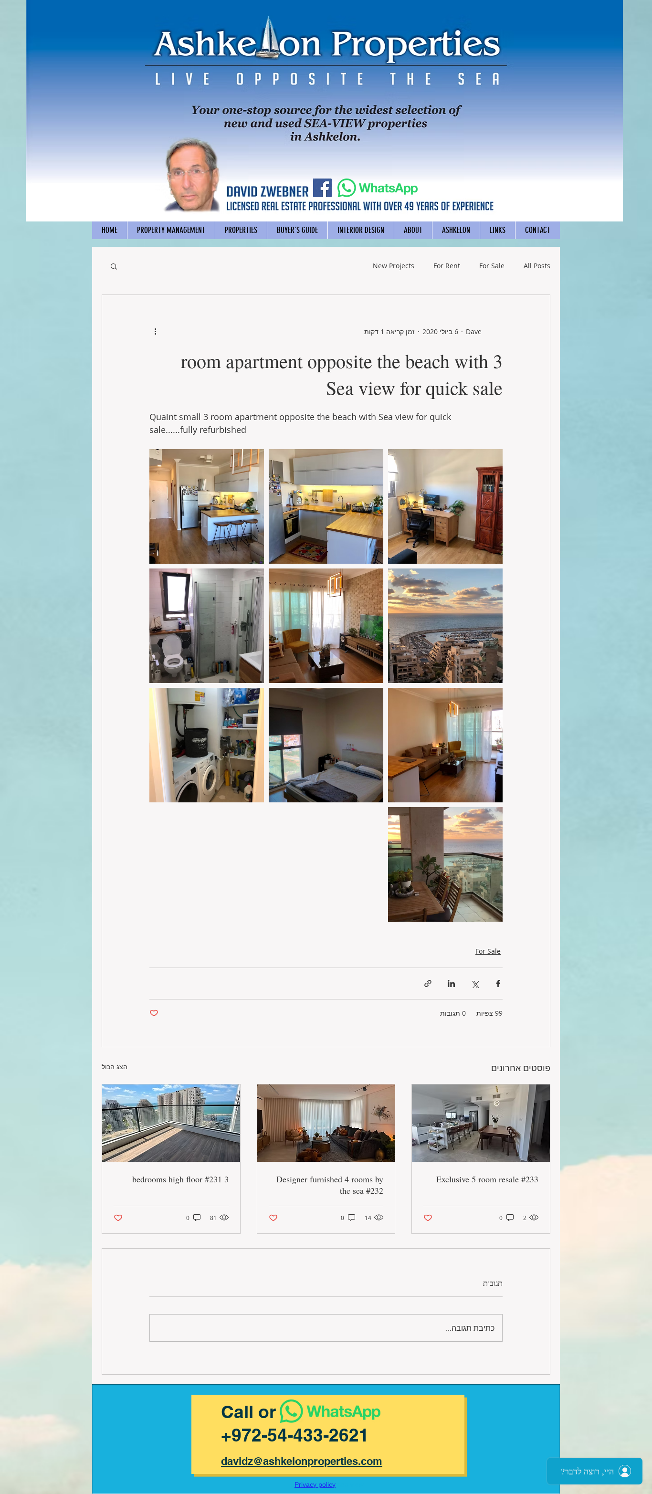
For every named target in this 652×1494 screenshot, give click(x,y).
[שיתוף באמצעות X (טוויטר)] (474, 983)
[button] (113, 266)
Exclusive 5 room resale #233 (487, 1179)
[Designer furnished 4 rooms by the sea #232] (326, 1123)
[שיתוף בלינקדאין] (451, 983)
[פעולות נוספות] (155, 331)
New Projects (393, 265)
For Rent (446, 265)
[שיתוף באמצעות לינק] (427, 983)
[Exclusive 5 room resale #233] (481, 1123)
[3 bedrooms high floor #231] (171, 1123)
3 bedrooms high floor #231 (180, 1179)
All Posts (537, 265)
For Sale (492, 265)
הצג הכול (114, 1066)
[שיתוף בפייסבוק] (498, 983)
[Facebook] (322, 188)
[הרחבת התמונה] (445, 506)
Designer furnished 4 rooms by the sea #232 (329, 1184)
